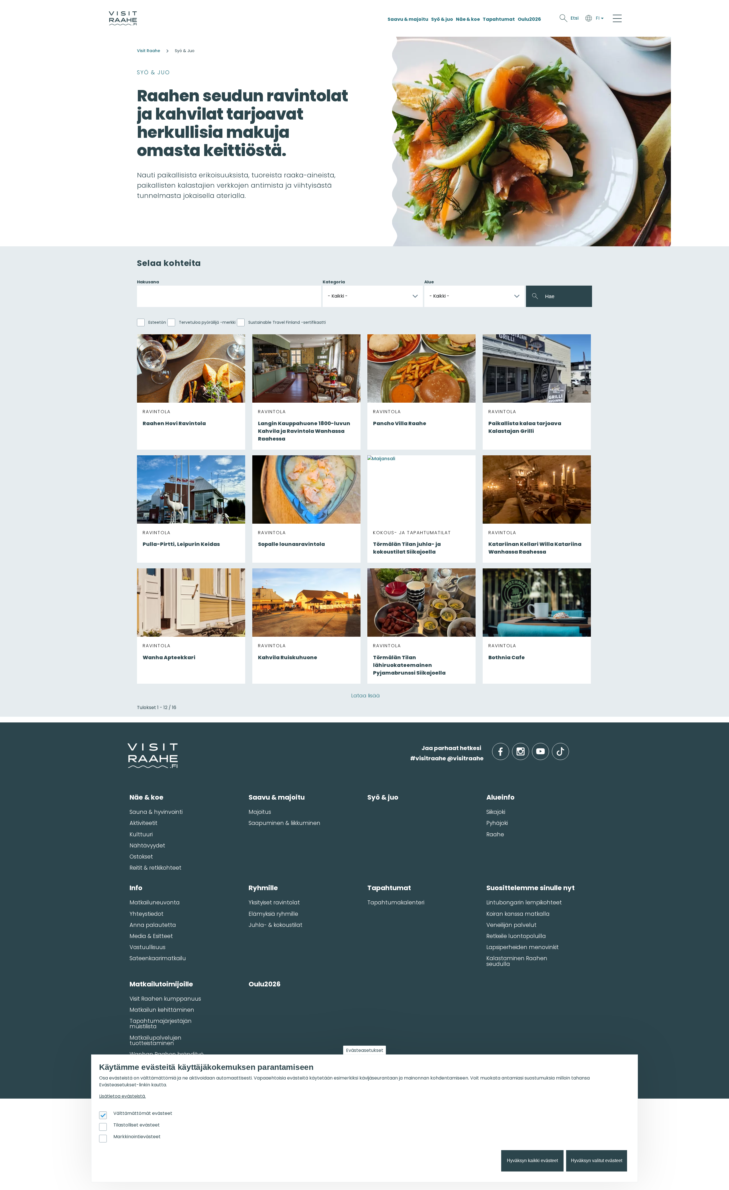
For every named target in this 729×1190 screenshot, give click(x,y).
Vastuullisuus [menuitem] (147, 947)
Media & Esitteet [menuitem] (151, 936)
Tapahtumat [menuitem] (389, 887)
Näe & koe (468, 19)
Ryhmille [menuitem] (263, 887)
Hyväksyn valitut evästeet (596, 1160)
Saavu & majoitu (408, 19)
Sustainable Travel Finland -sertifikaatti (287, 322)
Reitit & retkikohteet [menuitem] (155, 868)
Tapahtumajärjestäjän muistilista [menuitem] (161, 1023)
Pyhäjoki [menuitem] (497, 823)
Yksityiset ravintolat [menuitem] (274, 902)
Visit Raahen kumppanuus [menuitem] (165, 999)
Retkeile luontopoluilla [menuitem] (516, 936)
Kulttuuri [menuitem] (141, 834)
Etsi (575, 18)
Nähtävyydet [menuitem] (147, 845)
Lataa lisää (365, 695)
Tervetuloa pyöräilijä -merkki (207, 322)
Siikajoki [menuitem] (495, 812)
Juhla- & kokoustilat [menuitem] (275, 925)
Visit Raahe (148, 51)
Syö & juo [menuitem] (382, 797)
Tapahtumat (499, 19)
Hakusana (148, 281)
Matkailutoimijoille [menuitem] (161, 984)
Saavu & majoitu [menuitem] (277, 797)
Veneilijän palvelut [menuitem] (511, 925)
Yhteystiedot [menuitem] (146, 914)
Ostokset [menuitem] (141, 857)
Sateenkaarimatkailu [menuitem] (158, 958)
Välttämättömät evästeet (142, 1113)
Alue (429, 281)
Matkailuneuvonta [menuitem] (155, 902)
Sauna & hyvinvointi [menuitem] (156, 812)
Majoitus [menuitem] (260, 812)
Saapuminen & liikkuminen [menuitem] (284, 823)
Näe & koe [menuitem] (146, 797)
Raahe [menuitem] (495, 834)
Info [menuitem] (136, 887)
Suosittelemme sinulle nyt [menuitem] (530, 887)
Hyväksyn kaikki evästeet (532, 1160)
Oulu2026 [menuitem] (264, 984)
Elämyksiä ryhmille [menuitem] (273, 914)
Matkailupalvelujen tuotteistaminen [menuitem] (155, 1040)
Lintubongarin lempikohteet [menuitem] (524, 902)
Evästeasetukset (364, 1050)
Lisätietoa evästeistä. (122, 1096)
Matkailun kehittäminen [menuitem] (162, 1010)
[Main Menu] (617, 18)
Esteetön (157, 322)
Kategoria (334, 281)
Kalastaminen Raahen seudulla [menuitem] (516, 961)
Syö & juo (442, 19)
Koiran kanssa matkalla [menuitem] (518, 914)
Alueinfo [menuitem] (500, 797)
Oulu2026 (529, 19)
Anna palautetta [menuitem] (153, 925)
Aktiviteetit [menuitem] (143, 823)
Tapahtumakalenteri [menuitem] (395, 902)
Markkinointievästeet (137, 1136)
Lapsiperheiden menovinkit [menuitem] (522, 947)
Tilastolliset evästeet (136, 1125)
